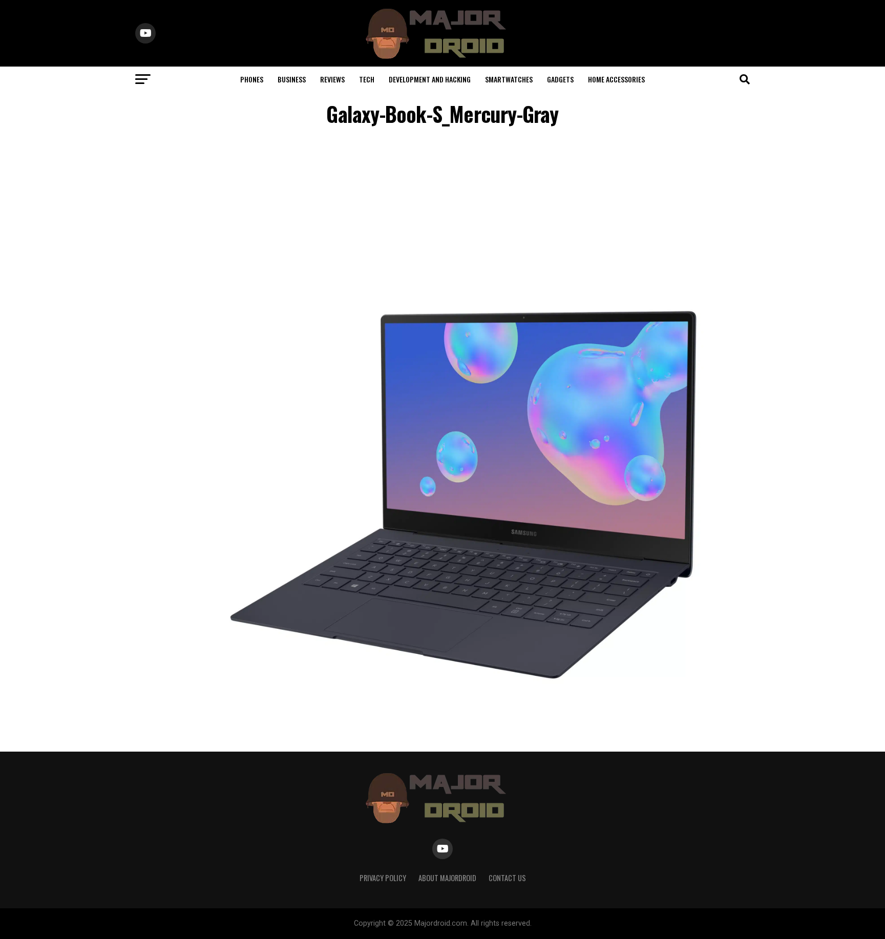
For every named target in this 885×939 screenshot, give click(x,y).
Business (292, 79)
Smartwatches (509, 79)
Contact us (507, 877)
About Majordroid (447, 877)
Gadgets (560, 79)
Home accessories (616, 79)
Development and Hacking (430, 79)
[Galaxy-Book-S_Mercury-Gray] (463, 683)
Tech (366, 79)
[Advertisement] (442, 217)
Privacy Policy (383, 877)
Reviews (332, 79)
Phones (251, 79)
